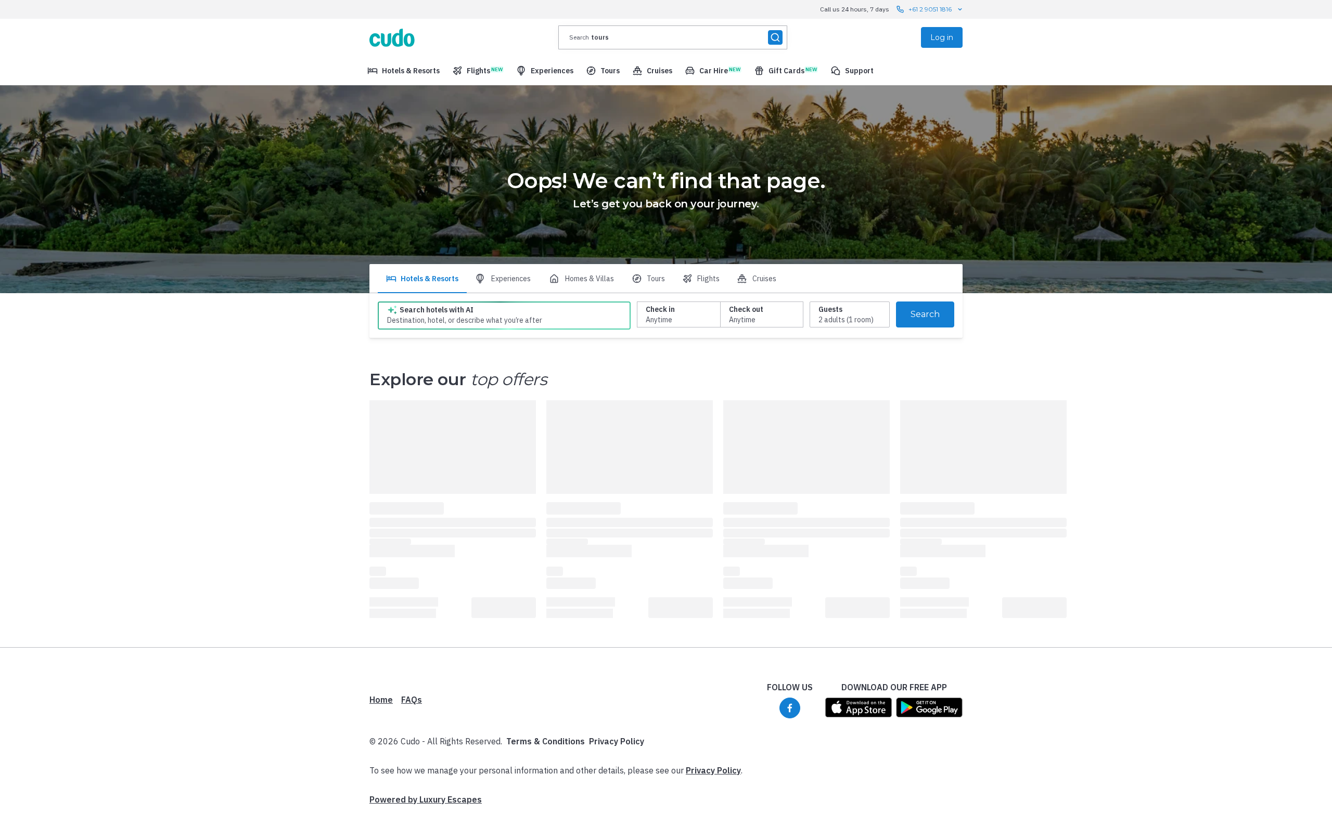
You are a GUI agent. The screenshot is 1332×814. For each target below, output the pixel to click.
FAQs (411, 699)
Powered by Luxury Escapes (425, 799)
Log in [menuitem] (941, 37)
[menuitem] (403, 70)
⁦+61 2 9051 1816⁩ (930, 9)
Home (381, 699)
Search (925, 314)
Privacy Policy (616, 741)
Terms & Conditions (545, 741)
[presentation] (673, 37)
